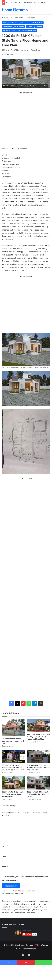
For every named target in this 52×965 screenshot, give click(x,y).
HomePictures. (42, 945)
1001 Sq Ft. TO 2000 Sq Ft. (25, 17)
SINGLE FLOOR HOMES (27, 30)
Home (5, 17)
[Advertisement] (26, 120)
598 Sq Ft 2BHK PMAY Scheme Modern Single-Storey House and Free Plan (13, 767)
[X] (17, 703)
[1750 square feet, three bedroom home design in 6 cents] (13, 727)
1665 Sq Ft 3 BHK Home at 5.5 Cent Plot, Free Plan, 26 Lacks (38, 794)
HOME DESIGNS (9, 30)
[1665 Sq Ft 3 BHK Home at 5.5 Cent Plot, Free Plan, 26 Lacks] (38, 782)
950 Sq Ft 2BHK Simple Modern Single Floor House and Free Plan (38, 767)
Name (5, 846)
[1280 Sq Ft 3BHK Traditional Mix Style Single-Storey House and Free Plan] (38, 725)
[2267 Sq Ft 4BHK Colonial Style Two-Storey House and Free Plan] (13, 782)
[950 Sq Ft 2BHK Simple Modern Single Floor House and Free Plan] (38, 756)
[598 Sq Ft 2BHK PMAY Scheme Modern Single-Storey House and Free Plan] (13, 756)
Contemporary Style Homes (13, 27)
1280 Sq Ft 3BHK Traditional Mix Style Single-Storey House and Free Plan (38, 736)
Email (4, 856)
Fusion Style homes (34, 27)
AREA (12, 17)
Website (5, 866)
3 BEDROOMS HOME (34, 23)
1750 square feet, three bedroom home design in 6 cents (13, 741)
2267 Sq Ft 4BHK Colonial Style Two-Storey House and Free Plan (12, 794)
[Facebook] (11, 703)
